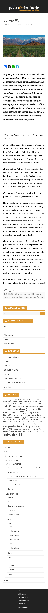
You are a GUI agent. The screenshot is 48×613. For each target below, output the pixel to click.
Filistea (34, 410)
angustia (13, 400)
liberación (24, 422)
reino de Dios (21, 430)
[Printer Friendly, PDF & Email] (9, 290)
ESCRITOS (8, 374)
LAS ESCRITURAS (11, 461)
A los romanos (15, 527)
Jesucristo (17, 419)
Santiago (11, 553)
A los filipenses (9, 344)
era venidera (19, 409)
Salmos (10, 498)
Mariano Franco (11, 25)
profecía (12, 297)
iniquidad (22, 417)
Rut (5, 327)
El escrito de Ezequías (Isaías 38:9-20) (22, 476)
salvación (36, 430)
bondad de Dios (31, 400)
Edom (16, 406)
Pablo (10, 523)
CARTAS (7, 366)
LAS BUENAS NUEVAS (13, 379)
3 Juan (12, 569)
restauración (31, 297)
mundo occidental (30, 424)
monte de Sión (18, 424)
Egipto (24, 407)
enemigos (33, 406)
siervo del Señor (14, 432)
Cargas (10, 489)
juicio (30, 419)
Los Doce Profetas (15, 485)
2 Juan (12, 565)
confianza (19, 401)
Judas (6, 339)
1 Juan (12, 561)
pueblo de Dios (21, 297)
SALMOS (9, 294)
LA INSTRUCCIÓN (13, 464)
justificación (13, 422)
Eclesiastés (8, 331)
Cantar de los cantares (16, 506)
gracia (28, 413)
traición (35, 432)
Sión (29, 432)
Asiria (21, 400)
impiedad (11, 417)
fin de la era (22, 294)
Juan (9, 557)
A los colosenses (15, 544)
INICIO (7, 448)
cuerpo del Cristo (30, 404)
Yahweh (40, 297)
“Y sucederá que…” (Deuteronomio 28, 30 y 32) (24, 468)
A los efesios (14, 535)
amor (5, 400)
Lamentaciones (13, 515)
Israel (6, 419)
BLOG (6, 452)
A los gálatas (8, 335)
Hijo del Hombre (33, 294)
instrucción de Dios (37, 417)
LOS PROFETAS (12, 473)
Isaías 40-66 (12, 480)
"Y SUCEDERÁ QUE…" (12, 357)
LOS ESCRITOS (12, 494)
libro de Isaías (35, 422)
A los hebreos (14, 548)
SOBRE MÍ (8, 580)
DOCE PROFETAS (11, 370)
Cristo (17, 404)
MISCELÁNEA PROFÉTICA (14, 383)
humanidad (35, 415)
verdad (41, 432)
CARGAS (7, 362)
